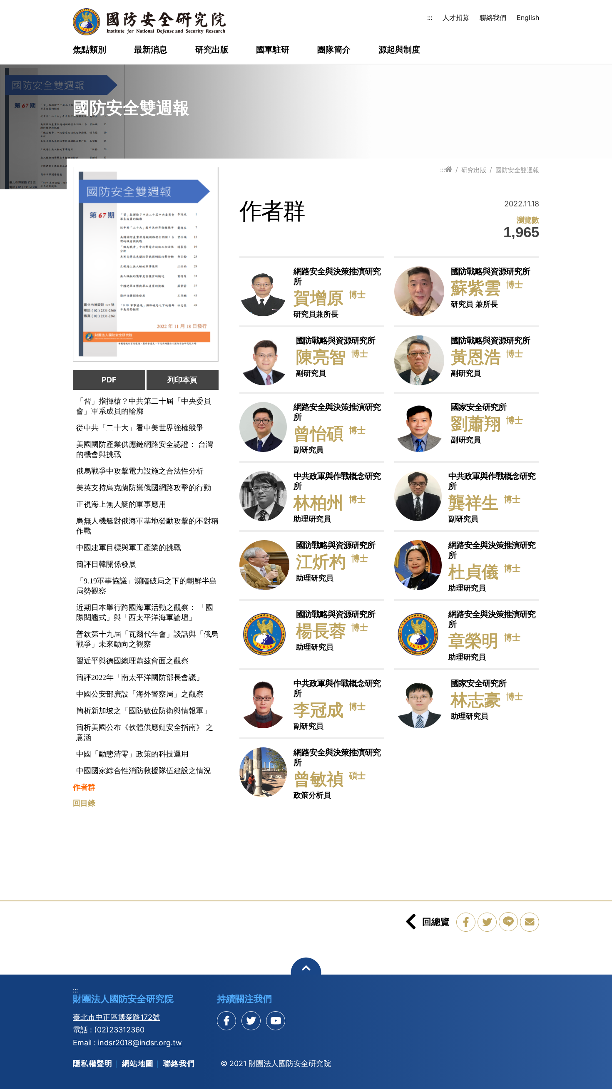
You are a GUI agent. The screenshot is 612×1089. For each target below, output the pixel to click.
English (528, 17)
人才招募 (456, 17)
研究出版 (212, 50)
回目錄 (84, 803)
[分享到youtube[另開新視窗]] (275, 1020)
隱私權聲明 (92, 1063)
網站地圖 (138, 1063)
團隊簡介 (334, 50)
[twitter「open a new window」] (487, 922)
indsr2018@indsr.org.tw (140, 1042)
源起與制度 (399, 50)
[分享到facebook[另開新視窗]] (226, 1020)
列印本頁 (182, 379)
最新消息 (150, 50)
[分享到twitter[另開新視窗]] (251, 1020)
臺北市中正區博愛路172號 (116, 1017)
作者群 (84, 787)
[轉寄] (529, 922)
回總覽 (436, 921)
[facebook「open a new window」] (465, 922)
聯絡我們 (493, 17)
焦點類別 (89, 50)
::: (429, 17)
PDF (109, 379)
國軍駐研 (272, 50)
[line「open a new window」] (508, 921)
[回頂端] (306, 973)
